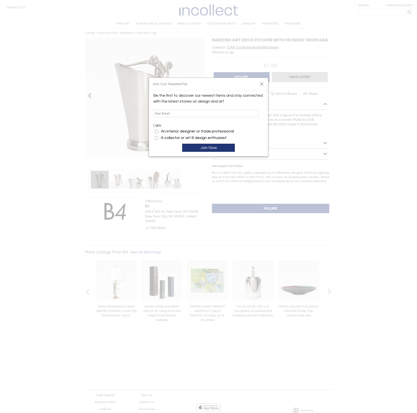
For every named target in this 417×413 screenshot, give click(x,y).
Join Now (208, 148)
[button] (262, 84)
